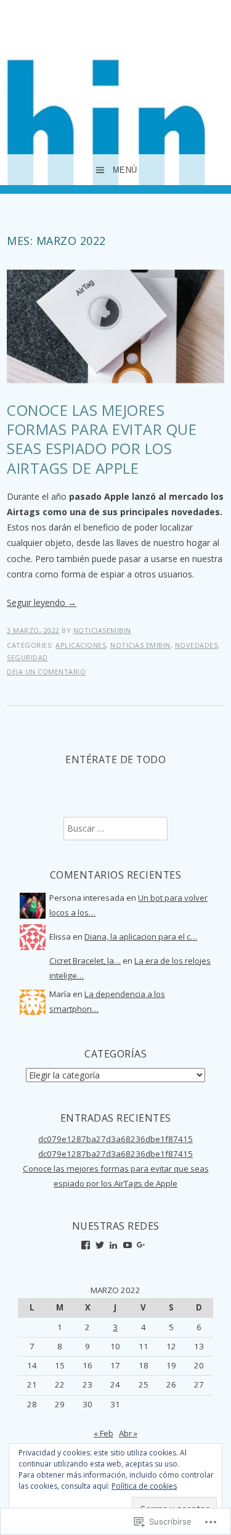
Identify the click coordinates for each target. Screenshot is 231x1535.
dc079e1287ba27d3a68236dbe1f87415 (115, 1138)
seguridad (27, 657)
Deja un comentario (46, 671)
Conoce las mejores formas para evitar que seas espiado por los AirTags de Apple (102, 439)
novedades (196, 645)
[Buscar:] (115, 828)
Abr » (128, 1433)
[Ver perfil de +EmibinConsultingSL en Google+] (141, 1245)
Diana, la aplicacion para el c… (140, 936)
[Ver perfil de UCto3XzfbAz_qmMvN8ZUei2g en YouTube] (127, 1245)
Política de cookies (144, 1486)
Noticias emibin (140, 645)
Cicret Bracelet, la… (85, 960)
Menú (125, 170)
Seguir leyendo (41, 602)
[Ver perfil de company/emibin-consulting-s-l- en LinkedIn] (113, 1245)
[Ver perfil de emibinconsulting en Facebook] (86, 1245)
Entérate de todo (115, 759)
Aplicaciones (80, 645)
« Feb (103, 1433)
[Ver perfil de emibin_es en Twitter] (100, 1245)
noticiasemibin (102, 630)
